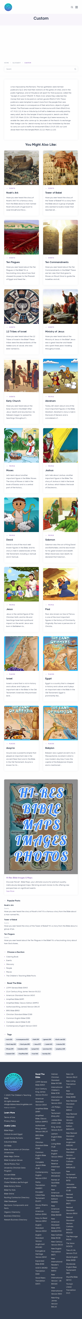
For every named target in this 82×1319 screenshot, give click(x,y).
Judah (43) (48, 1044)
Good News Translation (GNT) (40, 1281)
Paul (47, 609)
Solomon (50, 539)
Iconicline (12, 1107)
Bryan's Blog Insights (13, 1178)
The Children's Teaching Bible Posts (21, 976)
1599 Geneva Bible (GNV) (17, 988)
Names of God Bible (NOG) (55, 1183)
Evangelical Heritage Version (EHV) (41, 1254)
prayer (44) (35, 1049)
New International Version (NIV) (56, 1291)
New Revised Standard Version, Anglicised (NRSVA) (71, 1139)
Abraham (50, 400)
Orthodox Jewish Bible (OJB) (71, 1187)
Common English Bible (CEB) (18, 1018)
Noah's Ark (12, 192)
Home (6, 63)
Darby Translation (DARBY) (40, 1185)
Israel (9, 678)
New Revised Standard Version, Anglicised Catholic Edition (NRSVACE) (71, 1158)
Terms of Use (9, 1117)
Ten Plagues (13, 262)
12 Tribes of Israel (16, 331)
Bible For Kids (10, 1190)
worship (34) (46, 1054)
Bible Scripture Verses (13, 1160)
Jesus (9, 609)
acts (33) (9, 1039)
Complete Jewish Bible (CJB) (18, 1022)
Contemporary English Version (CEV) (21, 1026)
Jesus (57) (37, 1044)
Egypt (48, 678)
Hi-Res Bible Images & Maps (19, 878)
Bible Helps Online (11, 1156)
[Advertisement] (41, 41)
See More (10, 891)
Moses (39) (10, 1049)
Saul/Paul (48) (23, 1054)
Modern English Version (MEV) (57, 1154)
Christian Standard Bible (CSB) (19, 1014)
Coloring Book (12, 957)
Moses (10, 470)
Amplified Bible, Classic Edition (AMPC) (22, 1003)
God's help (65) (11, 1044)
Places (12, 674)
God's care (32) (60, 1039)
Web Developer (10, 1201)
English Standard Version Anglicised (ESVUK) (40, 1241)
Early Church (13, 400)
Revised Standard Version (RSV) (71, 1210)
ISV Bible (7, 1146)
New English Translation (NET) (56, 1252)
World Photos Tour (12, 1164)
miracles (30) (61, 1044)
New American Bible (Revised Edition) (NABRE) (57, 1196)
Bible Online (9, 1194)
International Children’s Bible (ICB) (56, 1090)
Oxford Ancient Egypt (13, 1134)
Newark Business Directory (15, 1220)
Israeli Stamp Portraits (13, 1138)
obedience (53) (22, 1049)
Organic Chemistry (12, 1212)
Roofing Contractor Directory (16, 1197)
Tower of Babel (53, 192)
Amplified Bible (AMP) (15, 999)
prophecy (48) (60, 1049)
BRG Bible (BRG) (13, 1010)
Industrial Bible (10, 1142)
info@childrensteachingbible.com (18, 1104)
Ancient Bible (9, 1175)
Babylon (49, 748)
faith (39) (36, 1039)
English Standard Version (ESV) (40, 1228)
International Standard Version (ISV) (56, 1100)
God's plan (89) (25, 1044)
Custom (27, 63)
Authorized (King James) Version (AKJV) (23, 1007)
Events (12, 188)
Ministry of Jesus (54, 331)
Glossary (16, 63)
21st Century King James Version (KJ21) (23, 991)
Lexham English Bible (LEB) (56, 1137)
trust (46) (35, 1054)
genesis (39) (47, 1039)
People (51, 396)
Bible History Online (12, 1186)
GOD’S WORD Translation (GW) (41, 1271)
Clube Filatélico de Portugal (16, 1182)
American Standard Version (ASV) (20, 995)
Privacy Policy (10, 1121)
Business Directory (12, 1216)
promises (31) (47, 1049)
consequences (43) (23, 1039)
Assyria (10, 748)
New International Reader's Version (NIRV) (56, 1265)
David (9, 539)
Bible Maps (8, 1130)
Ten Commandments (57, 262)
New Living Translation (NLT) (71, 1084)
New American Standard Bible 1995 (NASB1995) (56, 1225)
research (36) (10, 1054)
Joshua (49, 470)
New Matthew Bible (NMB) (70, 1094)
